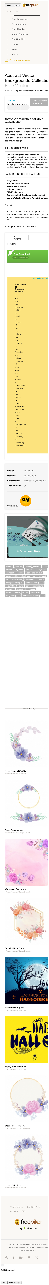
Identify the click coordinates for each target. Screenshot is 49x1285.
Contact (14, 1211)
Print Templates (20, 19)
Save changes (14, 1283)
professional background (36, 569)
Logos (15, 44)
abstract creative (13, 592)
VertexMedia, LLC (39, 1244)
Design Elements (25, 833)
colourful (36, 566)
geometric (10, 589)
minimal (27, 566)
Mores (15, 54)
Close (4, 1283)
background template (14, 582)
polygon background (34, 586)
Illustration (22, 774)
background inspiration (15, 576)
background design (14, 579)
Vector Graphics (20, 34)
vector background (34, 573)
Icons (14, 49)
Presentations (19, 24)
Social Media (18, 29)
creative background (14, 569)
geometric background (26, 589)
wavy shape (35, 592)
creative (18, 566)
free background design (34, 579)
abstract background (35, 582)
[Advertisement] (24, 628)
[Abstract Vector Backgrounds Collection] (9, 107)
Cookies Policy (34, 1207)
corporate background (36, 576)
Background (30, 90)
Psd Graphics (18, 39)
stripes (25, 592)
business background (14, 573)
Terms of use (16, 1207)
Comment (11, 100)
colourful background (14, 586)
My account (13, 11)
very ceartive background (34, 596)
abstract (9, 566)
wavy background (13, 596)
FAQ (24, 1211)
